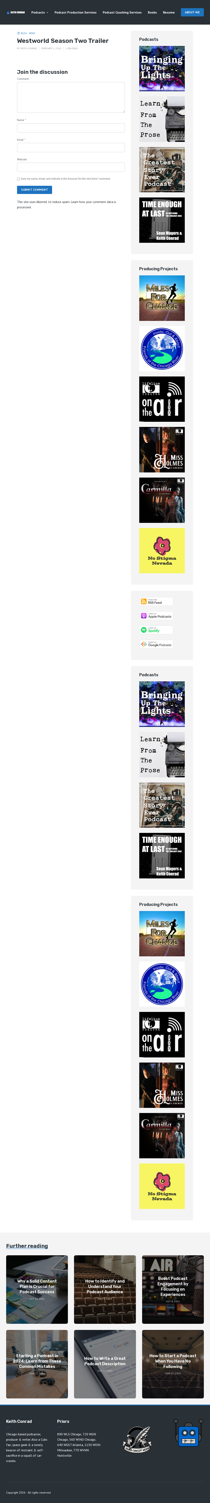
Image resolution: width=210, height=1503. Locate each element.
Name (21, 120)
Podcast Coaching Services (122, 12)
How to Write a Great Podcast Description (105, 1361)
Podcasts (38, 12)
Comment (23, 79)
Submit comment (34, 190)
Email (21, 139)
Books (152, 12)
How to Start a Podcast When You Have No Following (173, 1361)
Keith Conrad (29, 48)
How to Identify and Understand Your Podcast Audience (105, 1286)
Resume (169, 12)
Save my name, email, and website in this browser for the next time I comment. (66, 178)
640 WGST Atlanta (70, 1445)
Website (22, 159)
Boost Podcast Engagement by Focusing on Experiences (173, 1286)
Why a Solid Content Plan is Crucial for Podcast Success (37, 1286)
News (32, 33)
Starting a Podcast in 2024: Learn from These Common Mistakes (37, 1361)
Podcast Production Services (76, 12)
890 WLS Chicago (69, 1434)
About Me (192, 12)
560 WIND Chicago (82, 1439)
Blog (24, 33)
